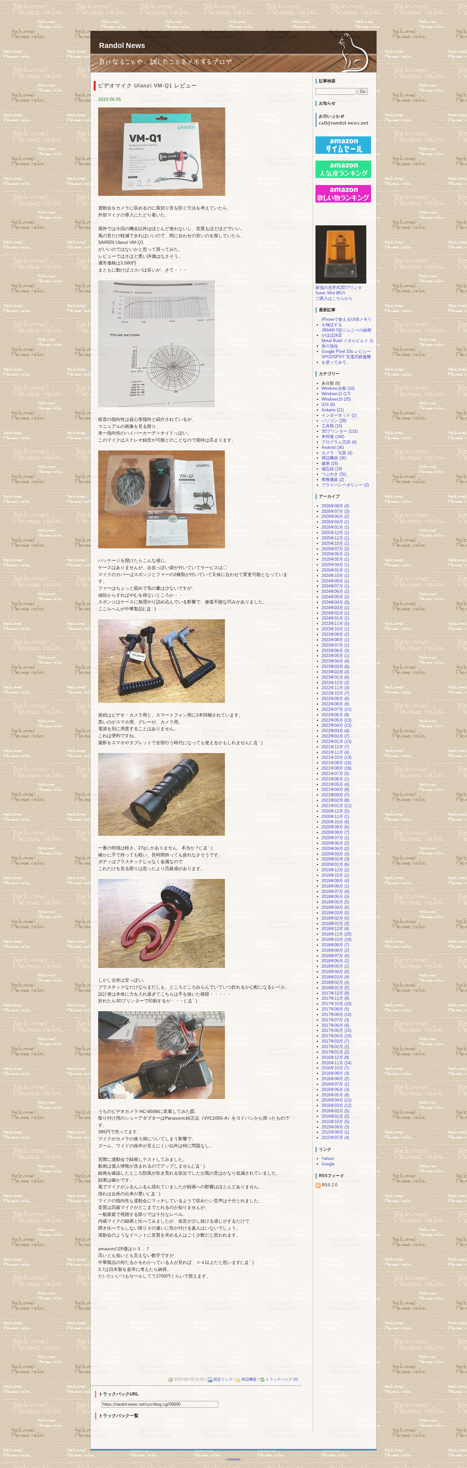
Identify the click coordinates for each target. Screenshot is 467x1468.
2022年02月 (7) (335, 736)
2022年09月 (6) (335, 698)
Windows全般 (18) (338, 388)
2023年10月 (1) (335, 629)
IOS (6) (328, 404)
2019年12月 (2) (335, 870)
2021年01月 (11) (336, 805)
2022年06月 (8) (335, 714)
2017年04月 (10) (336, 1035)
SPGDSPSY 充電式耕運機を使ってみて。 (346, 359)
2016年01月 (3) (335, 1116)
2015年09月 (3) (335, 1127)
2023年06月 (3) (335, 650)
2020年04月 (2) (335, 848)
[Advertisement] (115, 14)
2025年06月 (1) (335, 554)
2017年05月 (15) (336, 1030)
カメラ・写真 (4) (336, 452)
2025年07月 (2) (335, 548)
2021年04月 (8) (335, 789)
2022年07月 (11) (336, 709)
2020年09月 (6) (335, 827)
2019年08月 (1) (335, 886)
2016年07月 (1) (335, 1084)
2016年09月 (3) (335, 1073)
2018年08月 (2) (335, 950)
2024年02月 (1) (335, 613)
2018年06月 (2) (335, 960)
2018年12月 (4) (335, 928)
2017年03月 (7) (335, 1041)
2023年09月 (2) (335, 634)
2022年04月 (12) (336, 725)
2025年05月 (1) (335, 559)
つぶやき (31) (333, 474)
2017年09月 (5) (335, 1009)
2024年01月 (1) (335, 618)
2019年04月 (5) (335, 907)
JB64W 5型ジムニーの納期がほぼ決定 (346, 333)
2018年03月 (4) (335, 977)
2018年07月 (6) (335, 955)
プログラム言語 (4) (338, 442)
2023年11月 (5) (335, 623)
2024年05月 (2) (335, 596)
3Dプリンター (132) (339, 431)
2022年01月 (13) (336, 741)
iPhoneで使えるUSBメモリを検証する (346, 322)
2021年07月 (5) (335, 773)
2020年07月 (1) (335, 837)
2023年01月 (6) (335, 677)
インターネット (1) (338, 415)
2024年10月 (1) (335, 575)
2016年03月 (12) (336, 1105)
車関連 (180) (332, 436)
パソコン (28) (333, 420)
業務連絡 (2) (332, 479)
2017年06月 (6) (335, 1025)
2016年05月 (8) (335, 1095)
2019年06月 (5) (335, 896)
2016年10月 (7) (335, 1068)
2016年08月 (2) (335, 1078)
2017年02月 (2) (335, 1046)
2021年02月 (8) (335, 800)
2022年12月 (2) (335, 682)
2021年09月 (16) (336, 762)
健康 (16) (329, 463)
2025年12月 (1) (335, 532)
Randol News (122, 45)
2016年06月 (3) (335, 1089)
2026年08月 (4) (335, 506)
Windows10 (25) (336, 399)
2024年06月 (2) (335, 591)
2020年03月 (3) (335, 854)
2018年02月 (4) (335, 982)
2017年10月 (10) (336, 1003)
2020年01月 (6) (335, 864)
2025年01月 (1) (335, 570)
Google (328, 1164)
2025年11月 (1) (335, 538)
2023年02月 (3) (335, 671)
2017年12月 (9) (335, 993)
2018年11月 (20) (336, 934)
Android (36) (332, 447)
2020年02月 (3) (335, 859)
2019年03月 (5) (335, 912)
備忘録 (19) (331, 468)
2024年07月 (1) (335, 586)
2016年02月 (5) (335, 1110)
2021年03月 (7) (335, 794)
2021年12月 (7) (335, 746)
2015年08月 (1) (335, 1132)
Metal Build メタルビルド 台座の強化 (347, 343)
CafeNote (233, 1459)
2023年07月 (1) (335, 645)
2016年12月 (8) (335, 1057)
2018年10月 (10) (336, 939)
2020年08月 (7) (335, 832)
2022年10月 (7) (335, 693)
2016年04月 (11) (336, 1100)
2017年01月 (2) (335, 1052)
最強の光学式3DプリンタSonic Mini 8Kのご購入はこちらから (338, 293)
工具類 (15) (331, 425)
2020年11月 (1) (335, 816)
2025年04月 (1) (335, 564)
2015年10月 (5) (335, 1121)
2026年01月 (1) (335, 527)
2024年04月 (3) (335, 602)
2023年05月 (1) (335, 655)
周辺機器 (249, 1379)
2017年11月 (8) (335, 998)
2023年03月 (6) (335, 666)
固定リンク (223, 1379)
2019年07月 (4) (335, 891)
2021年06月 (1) (335, 779)
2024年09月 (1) (335, 581)
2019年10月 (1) (335, 875)
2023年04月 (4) (335, 661)
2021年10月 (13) (336, 757)
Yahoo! (327, 1158)
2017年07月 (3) (335, 1020)
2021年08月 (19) (336, 768)
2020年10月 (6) (335, 822)
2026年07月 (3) (335, 511)
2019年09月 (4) (335, 880)
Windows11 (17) (335, 393)
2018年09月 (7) (335, 945)
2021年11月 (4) (335, 752)
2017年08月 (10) (336, 1014)
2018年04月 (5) (335, 971)
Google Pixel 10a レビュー (346, 351)
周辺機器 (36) (333, 458)
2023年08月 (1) (335, 639)
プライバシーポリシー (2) (345, 485)
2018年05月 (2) (335, 966)
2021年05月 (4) (335, 784)
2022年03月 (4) (335, 730)
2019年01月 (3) (335, 923)
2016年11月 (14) (336, 1062)
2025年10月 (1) (335, 543)
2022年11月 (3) (335, 687)
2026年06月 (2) (335, 516)
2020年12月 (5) (335, 811)
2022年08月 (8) (335, 704)
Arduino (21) (332, 410)
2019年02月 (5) (335, 918)
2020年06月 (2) (335, 843)
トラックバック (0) (282, 1379)
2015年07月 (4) (335, 1137)
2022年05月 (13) (336, 720)
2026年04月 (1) (335, 521)
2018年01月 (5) (335, 987)
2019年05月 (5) (335, 902)
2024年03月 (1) (335, 607)
